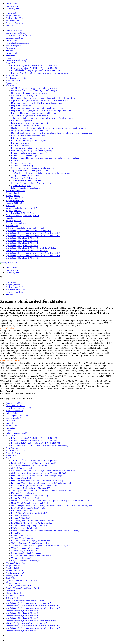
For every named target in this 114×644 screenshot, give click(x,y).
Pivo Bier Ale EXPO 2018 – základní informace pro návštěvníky (39, 73)
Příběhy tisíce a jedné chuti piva (25, 155)
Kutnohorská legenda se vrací (24, 120)
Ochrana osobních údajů (16, 60)
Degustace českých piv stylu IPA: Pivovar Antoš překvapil (36, 103)
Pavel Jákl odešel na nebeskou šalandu (28, 135)
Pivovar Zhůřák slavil (20, 145)
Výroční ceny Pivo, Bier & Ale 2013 (22, 240)
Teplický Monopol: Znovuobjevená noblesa (30, 170)
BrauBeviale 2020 (14, 30)
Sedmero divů (12, 225)
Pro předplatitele (13, 15)
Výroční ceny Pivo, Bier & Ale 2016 (22, 245)
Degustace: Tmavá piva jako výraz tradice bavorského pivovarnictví (41, 110)
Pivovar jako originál (20, 143)
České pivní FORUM (15, 33)
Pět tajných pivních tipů (21, 138)
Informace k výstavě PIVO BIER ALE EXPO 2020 (34, 65)
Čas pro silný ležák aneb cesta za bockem (29, 93)
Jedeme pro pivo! (13, 45)
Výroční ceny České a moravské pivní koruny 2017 (28, 230)
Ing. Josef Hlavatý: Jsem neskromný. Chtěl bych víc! (34, 113)
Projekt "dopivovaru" (15, 200)
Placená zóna (11, 83)
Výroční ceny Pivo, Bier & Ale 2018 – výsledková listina (31, 248)
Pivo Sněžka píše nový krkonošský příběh (29, 140)
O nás (8, 58)
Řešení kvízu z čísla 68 (21, 35)
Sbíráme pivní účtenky (21, 163)
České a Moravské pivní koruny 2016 (22, 215)
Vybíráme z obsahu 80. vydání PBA (21, 208)
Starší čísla (10, 205)
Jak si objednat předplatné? (17, 43)
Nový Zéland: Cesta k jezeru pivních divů (29, 130)
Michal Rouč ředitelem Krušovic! (25, 125)
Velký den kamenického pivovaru (26, 175)
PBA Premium (12, 75)
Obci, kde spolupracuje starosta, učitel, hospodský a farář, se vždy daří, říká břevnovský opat (51, 133)
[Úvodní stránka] (8, 263)
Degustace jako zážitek (21, 105)
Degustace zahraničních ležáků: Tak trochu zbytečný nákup (37, 108)
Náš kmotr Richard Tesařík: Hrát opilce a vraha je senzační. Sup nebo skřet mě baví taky (50, 128)
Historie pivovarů (13, 220)
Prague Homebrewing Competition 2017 (29, 153)
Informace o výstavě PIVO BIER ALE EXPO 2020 (34, 68)
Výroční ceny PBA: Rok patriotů (25, 178)
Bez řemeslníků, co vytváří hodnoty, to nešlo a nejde (34, 90)
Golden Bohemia (13, 3)
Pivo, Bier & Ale (13, 80)
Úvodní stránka (12, 13)
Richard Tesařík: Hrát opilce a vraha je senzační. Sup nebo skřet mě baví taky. (45, 158)
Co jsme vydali (12, 8)
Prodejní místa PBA (14, 18)
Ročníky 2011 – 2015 (15, 203)
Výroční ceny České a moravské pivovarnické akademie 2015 (33, 233)
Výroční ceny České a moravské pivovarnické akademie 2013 (33, 255)
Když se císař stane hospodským (25, 188)
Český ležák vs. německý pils (24, 95)
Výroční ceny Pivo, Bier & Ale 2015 (22, 258)
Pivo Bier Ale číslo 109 (16, 78)
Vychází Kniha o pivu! (21, 185)
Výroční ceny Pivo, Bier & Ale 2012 (22, 238)
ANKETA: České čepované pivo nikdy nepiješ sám (34, 88)
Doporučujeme (12, 6)
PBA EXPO (11, 63)
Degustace (10, 218)
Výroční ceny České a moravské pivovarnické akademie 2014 (33, 253)
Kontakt (9, 25)
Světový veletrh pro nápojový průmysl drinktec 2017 (34, 168)
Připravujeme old (13, 210)
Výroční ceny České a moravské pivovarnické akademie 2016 (33, 235)
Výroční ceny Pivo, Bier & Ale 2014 (22, 243)
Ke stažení (10, 48)
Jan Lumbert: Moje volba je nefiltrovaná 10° (30, 115)
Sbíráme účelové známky (22, 165)
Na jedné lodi (11, 53)
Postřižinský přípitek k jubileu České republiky (31, 150)
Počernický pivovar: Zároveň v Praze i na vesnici (32, 148)
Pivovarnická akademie (16, 223)
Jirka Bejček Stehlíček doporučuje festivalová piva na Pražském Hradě (42, 118)
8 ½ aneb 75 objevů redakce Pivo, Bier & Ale (31, 183)
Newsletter (10, 55)
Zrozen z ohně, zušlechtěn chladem (26, 180)
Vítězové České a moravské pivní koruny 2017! (27, 250)
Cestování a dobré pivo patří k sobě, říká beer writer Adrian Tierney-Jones (43, 98)
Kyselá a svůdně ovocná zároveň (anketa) (29, 123)
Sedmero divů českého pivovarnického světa (25, 228)
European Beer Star (14, 23)
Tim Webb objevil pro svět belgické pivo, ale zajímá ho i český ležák (41, 173)
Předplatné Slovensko (15, 20)
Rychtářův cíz (17, 160)
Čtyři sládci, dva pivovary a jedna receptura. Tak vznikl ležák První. (41, 100)
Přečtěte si (10, 85)
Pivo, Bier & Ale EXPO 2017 (24, 213)
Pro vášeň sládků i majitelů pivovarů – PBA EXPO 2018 (36, 70)
